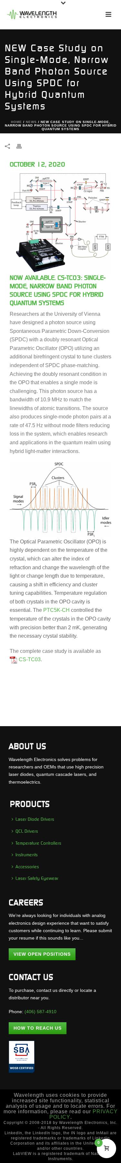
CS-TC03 (30, 659)
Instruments (26, 854)
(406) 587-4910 (40, 1011)
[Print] (22, 146)
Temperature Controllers (38, 843)
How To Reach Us (38, 1028)
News (31, 122)
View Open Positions (42, 954)
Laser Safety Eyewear (36, 878)
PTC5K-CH (56, 610)
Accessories (27, 866)
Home (16, 122)
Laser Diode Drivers (34, 819)
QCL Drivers (26, 831)
